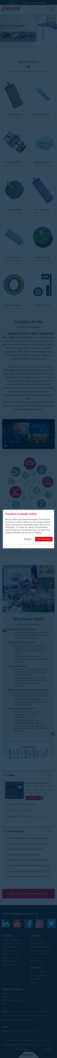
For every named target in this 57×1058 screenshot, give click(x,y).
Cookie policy (47, 544)
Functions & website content (21, 514)
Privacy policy (35, 544)
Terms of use (23, 544)
